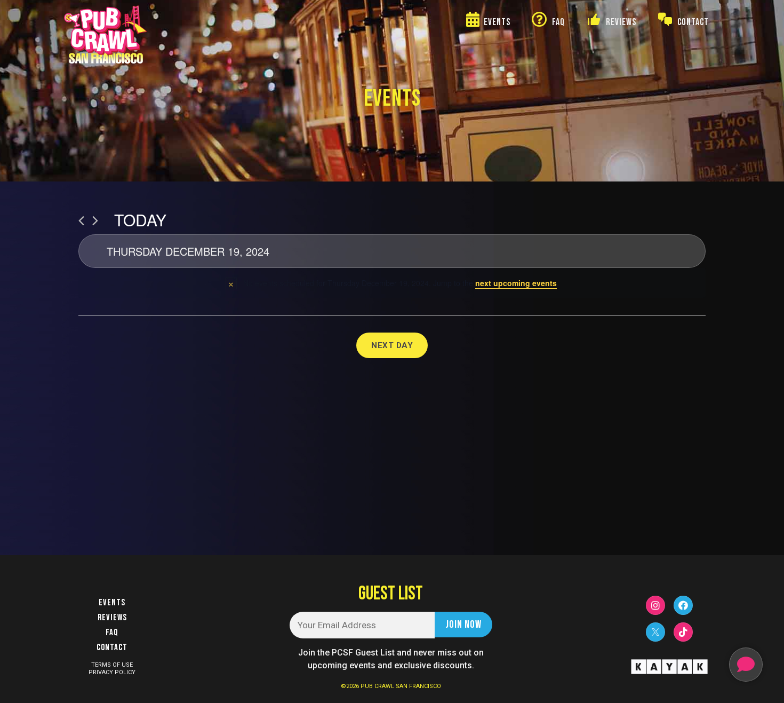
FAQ (112, 632)
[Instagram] (655, 605)
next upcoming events (516, 283)
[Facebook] (683, 605)
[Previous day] (81, 221)
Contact (112, 647)
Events (112, 602)
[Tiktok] (683, 632)
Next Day (392, 345)
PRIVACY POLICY (112, 672)
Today (140, 219)
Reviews (112, 617)
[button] (746, 664)
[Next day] (95, 221)
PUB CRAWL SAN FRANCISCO (401, 686)
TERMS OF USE (112, 664)
